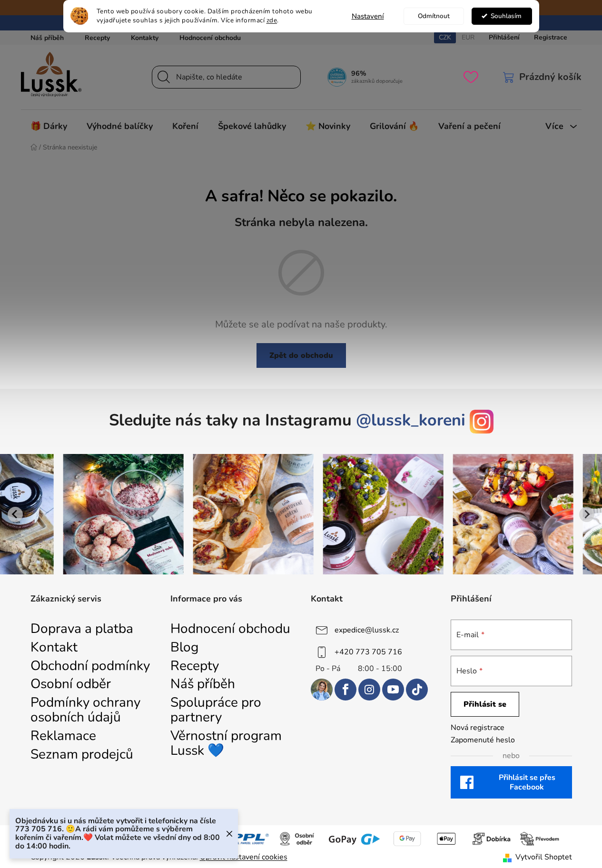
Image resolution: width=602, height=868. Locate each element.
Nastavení (368, 16)
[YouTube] (393, 689)
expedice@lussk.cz (367, 630)
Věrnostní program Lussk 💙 (226, 743)
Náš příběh (47, 37)
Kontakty (144, 37)
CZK (445, 37)
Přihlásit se (485, 704)
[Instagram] (369, 689)
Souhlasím (506, 15)
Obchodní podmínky (90, 666)
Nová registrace (477, 727)
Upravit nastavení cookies (243, 857)
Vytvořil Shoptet (543, 857)
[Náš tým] (322, 689)
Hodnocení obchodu (210, 37)
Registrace (550, 37)
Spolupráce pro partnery (215, 710)
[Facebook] (345, 689)
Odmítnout (434, 15)
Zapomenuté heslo (483, 740)
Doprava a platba (81, 628)
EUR (468, 37)
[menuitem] (49, 126)
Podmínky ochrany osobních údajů (85, 710)
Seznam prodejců (81, 754)
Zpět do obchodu (301, 355)
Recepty (97, 37)
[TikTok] (417, 689)
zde (271, 20)
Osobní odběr (70, 684)
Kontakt (54, 647)
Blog (184, 647)
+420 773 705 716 (368, 652)
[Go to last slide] (15, 514)
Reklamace (63, 736)
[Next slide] (586, 514)
